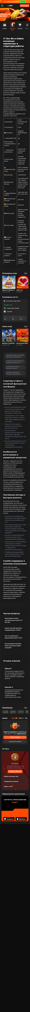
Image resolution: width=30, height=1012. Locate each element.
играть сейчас (8, 280)
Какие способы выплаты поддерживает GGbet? (13, 629)
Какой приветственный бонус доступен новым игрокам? (13, 645)
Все (26, 273)
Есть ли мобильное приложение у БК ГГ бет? (13, 637)
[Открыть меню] (2, 5)
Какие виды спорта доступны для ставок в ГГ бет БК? (14, 620)
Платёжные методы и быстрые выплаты (12, 367)
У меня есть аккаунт (15, 741)
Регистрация (24, 5)
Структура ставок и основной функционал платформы (15, 355)
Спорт (21, 718)
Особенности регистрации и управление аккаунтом (14, 361)
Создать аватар (15, 771)
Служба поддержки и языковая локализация (13, 373)
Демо (8, 284)
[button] (14, 19)
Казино (14, 718)
